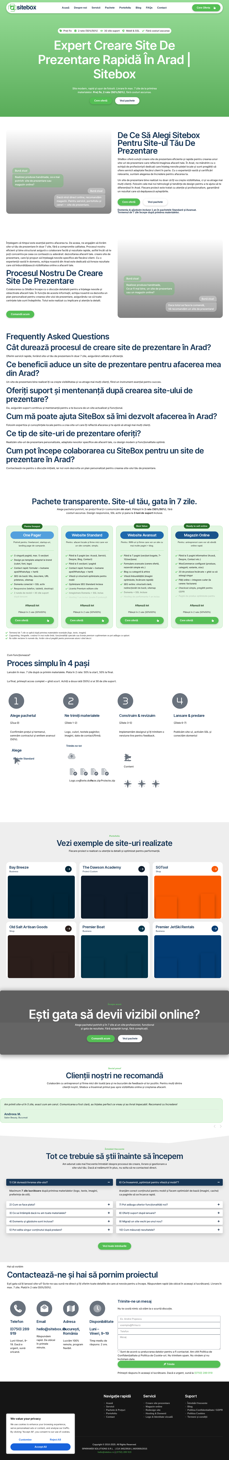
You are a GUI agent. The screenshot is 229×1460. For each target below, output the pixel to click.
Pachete (110, 8)
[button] (215, 1126)
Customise (25, 1439)
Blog (138, 8)
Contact (162, 8)
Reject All (55, 1439)
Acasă (65, 8)
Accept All (41, 1447)
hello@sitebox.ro (51, 1329)
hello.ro (106, 1452)
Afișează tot (32, 605)
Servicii (96, 8)
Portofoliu (125, 8)
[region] (40, 1434)
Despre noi (80, 8)
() (123, 1452)
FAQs (149, 8)
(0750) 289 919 (19, 1331)
